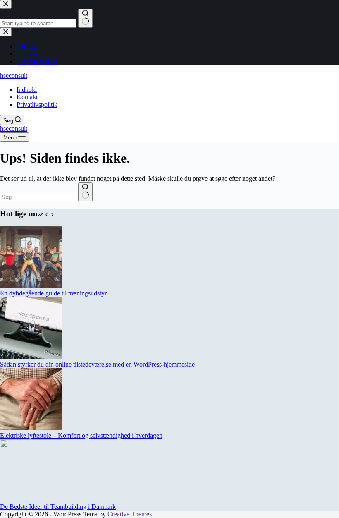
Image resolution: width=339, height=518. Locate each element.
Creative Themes (129, 514)
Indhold (27, 89)
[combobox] (38, 197)
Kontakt (27, 97)
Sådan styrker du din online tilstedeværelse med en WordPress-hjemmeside (97, 364)
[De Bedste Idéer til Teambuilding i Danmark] (31, 499)
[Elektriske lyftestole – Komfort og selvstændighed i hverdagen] (31, 428)
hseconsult (13, 75)
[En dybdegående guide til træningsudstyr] (31, 285)
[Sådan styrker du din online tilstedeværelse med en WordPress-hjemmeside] (31, 356)
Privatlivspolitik (37, 104)
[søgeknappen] (85, 191)
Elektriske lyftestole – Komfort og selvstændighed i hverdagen (81, 435)
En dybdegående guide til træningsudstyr (53, 293)
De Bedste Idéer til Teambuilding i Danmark (58, 506)
